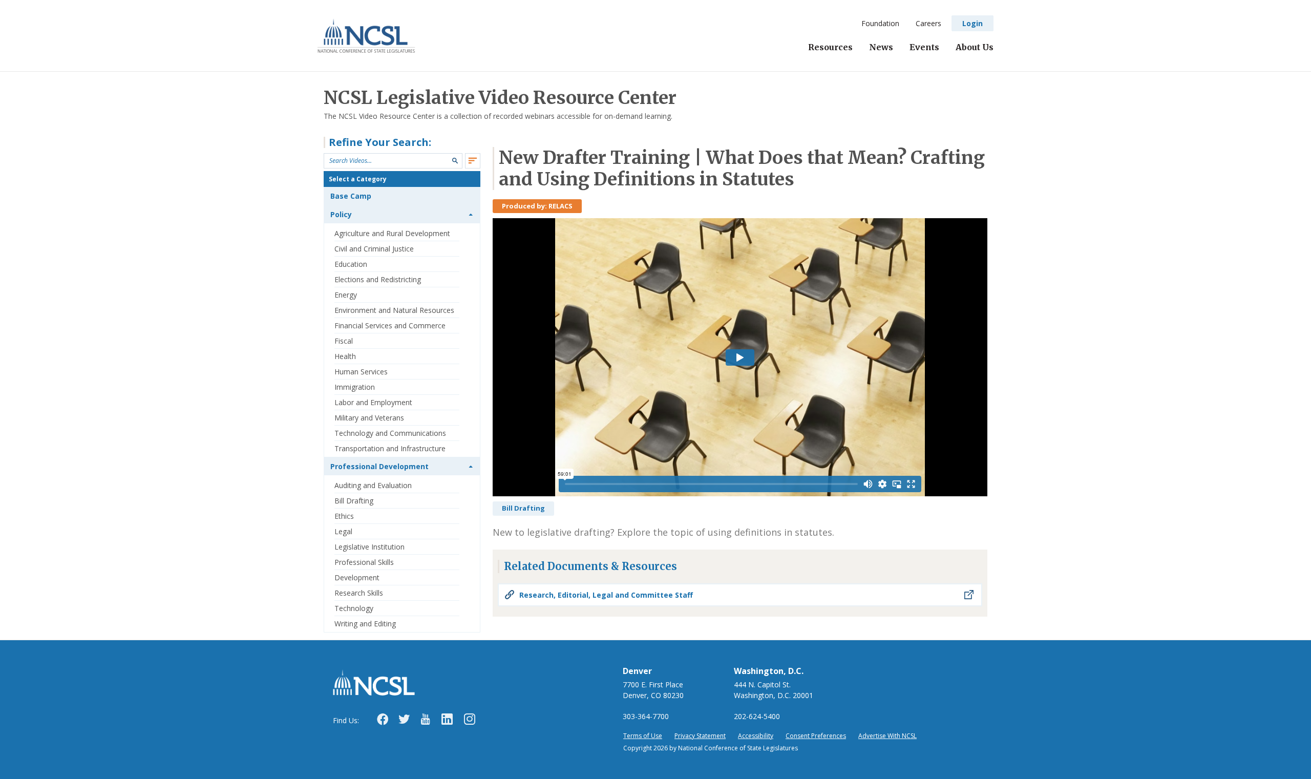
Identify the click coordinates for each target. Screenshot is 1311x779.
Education (350, 264)
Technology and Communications (390, 433)
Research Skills (358, 593)
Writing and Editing (365, 623)
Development (356, 577)
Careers (928, 23)
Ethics (344, 516)
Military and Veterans (369, 418)
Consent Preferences (816, 735)
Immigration (354, 387)
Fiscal (343, 341)
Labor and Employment (373, 402)
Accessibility (755, 735)
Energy (345, 295)
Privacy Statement (700, 735)
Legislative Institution (369, 547)
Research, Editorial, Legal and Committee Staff (606, 595)
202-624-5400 (757, 716)
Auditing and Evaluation (373, 485)
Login (972, 23)
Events (924, 47)
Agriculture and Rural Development (392, 233)
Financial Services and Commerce (390, 325)
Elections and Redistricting (377, 279)
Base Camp (350, 196)
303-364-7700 (646, 716)
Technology (353, 608)
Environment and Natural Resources (394, 310)
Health (345, 356)
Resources (830, 47)
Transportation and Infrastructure (390, 448)
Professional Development (379, 466)
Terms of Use (642, 735)
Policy (341, 214)
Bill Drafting (353, 501)
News (881, 47)
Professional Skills (364, 562)
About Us (974, 47)
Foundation (880, 23)
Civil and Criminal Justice (374, 249)
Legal (343, 531)
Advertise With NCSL (887, 735)
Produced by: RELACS (537, 205)
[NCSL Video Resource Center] (366, 35)
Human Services (361, 371)
